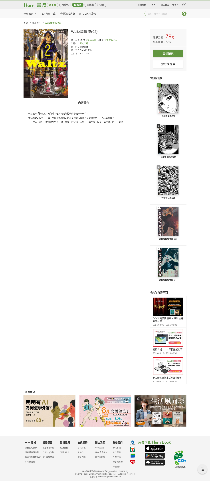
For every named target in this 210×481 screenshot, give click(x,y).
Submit (183, 13)
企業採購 (117, 457)
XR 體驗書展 (48, 457)
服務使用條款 (31, 447)
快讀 (101, 5)
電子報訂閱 (100, 457)
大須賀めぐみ (110, 40)
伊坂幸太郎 (90, 40)
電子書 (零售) (48, 447)
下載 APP (64, 452)
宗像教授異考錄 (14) (168, 280)
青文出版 (84, 43)
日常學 (90, 5)
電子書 (52, 5)
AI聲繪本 (117, 467)
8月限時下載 (48, 13)
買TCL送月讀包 (87, 13)
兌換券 (175, 4)
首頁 (26, 23)
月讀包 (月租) (48, 452)
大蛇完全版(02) (168, 198)
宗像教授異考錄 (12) (168, 239)
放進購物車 (168, 64)
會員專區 (82, 447)
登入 (153, 4)
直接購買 (168, 53)
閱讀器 (77, 5)
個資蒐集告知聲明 (33, 457)
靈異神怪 (36, 23)
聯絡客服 (117, 447)
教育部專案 (118, 462)
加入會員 (165, 4)
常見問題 (82, 457)
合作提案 (117, 452)
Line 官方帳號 (101, 452)
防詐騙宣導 (30, 462)
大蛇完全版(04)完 (168, 157)
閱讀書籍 (141, 4)
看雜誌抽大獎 (67, 13)
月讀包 (65, 5)
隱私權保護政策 (32, 452)
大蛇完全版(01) (168, 116)
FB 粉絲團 (99, 447)
